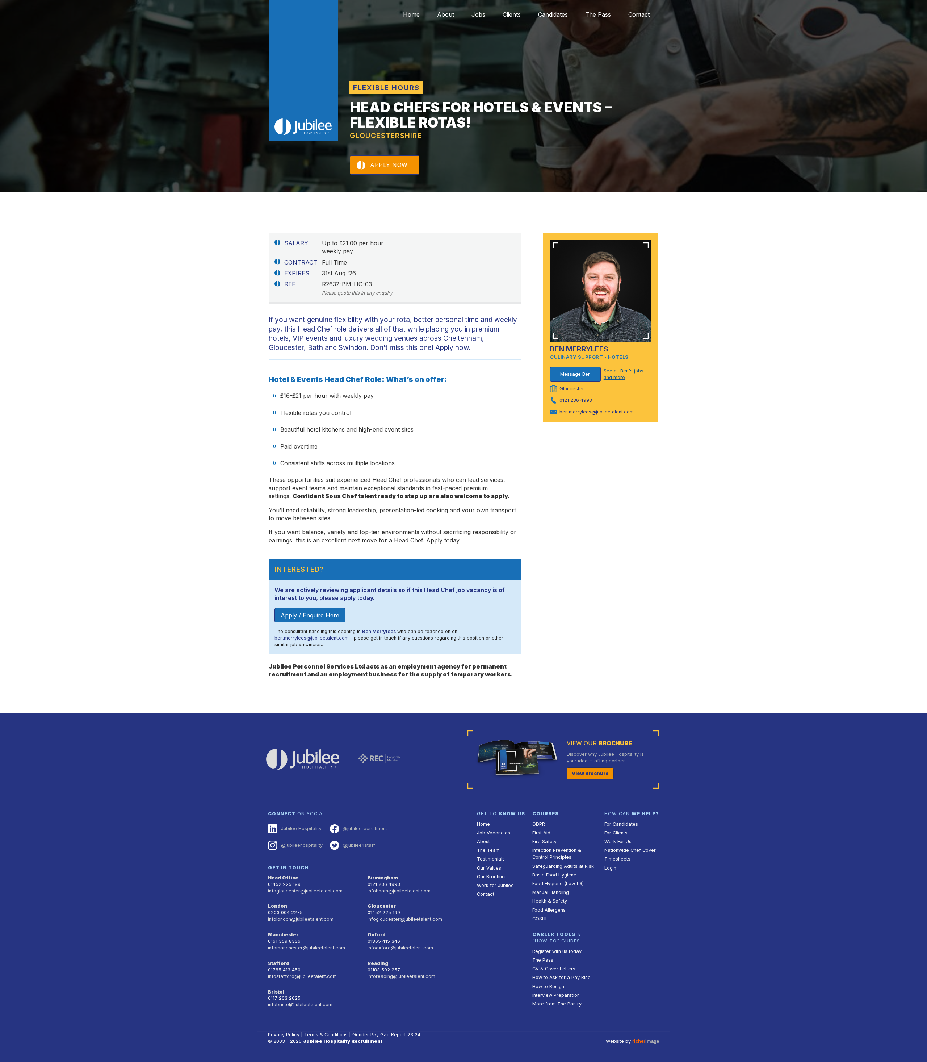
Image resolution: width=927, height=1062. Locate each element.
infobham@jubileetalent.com (399, 891)
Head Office (283, 877)
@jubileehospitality (302, 845)
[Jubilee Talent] (303, 70)
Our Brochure (492, 876)
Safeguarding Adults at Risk (563, 866)
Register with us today (557, 951)
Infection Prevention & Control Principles (556, 853)
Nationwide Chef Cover (630, 850)
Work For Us (618, 841)
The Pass (598, 14)
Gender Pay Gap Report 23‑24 (386, 1034)
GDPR (538, 824)
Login (610, 868)
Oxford (377, 934)
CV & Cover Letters (553, 968)
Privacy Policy (283, 1034)
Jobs (478, 14)
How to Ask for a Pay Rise (561, 977)
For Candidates (621, 824)
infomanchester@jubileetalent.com (306, 947)
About (445, 14)
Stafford (278, 963)
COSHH (540, 918)
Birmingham (383, 877)
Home (411, 14)
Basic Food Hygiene (554, 875)
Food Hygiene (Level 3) (558, 883)
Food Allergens (549, 910)
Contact (639, 14)
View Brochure (590, 773)
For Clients (616, 833)
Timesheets (617, 859)
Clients (512, 14)
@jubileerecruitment (365, 828)
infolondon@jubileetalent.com (301, 919)
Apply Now (389, 164)
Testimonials (491, 859)
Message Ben (575, 374)
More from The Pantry (557, 1004)
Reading (378, 963)
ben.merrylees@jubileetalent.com (311, 638)
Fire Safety (544, 841)
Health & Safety (549, 901)
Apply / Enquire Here (310, 615)
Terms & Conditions (326, 1034)
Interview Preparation (556, 995)
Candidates (553, 14)
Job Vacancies (493, 833)
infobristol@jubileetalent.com (300, 1004)
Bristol (276, 992)
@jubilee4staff (359, 845)
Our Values (489, 868)
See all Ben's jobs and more (623, 374)
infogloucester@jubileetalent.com (305, 891)
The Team (488, 850)
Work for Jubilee (495, 885)
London (277, 906)
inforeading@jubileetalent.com (401, 976)
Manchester (283, 934)
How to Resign (548, 986)
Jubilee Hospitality (301, 828)
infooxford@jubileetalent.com (400, 947)
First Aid (541, 833)
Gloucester (382, 906)
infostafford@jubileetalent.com (302, 976)
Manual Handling (550, 892)
